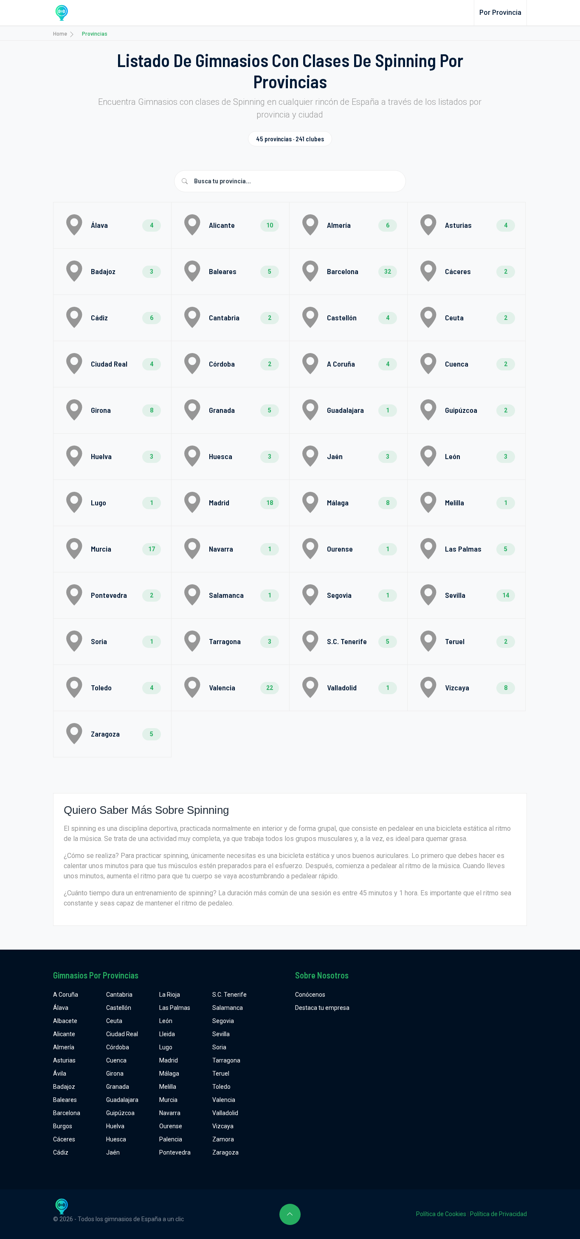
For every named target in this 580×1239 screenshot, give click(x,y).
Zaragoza (225, 1152)
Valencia (223, 1099)
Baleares (65, 1099)
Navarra (169, 1113)
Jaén (113, 1152)
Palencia (170, 1139)
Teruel (220, 1073)
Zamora (223, 1139)
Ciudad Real (122, 1034)
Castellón (118, 1007)
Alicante (64, 1034)
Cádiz (60, 1152)
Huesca (116, 1139)
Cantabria (119, 994)
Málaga (169, 1073)
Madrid (168, 1060)
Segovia (223, 1021)
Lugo (165, 1047)
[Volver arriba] (290, 1214)
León (165, 1021)
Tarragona (226, 1060)
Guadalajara (122, 1099)
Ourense (170, 1126)
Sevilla (221, 1034)
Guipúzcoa (120, 1113)
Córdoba (117, 1047)
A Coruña (65, 994)
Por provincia (500, 12)
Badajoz (64, 1086)
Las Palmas (174, 1007)
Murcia (168, 1099)
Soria (219, 1047)
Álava (60, 1007)
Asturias (64, 1060)
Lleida (167, 1034)
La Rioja (169, 994)
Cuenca (116, 1060)
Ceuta (114, 1021)
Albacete (65, 1021)
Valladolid (225, 1113)
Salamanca (227, 1007)
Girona (115, 1073)
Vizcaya (223, 1126)
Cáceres (64, 1139)
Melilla (167, 1086)
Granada (117, 1086)
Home (60, 33)
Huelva (115, 1126)
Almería (63, 1047)
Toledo (221, 1086)
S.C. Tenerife (229, 994)
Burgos (62, 1126)
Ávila (59, 1073)
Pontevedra (175, 1152)
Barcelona (66, 1113)
